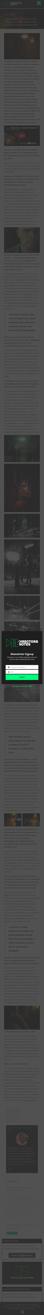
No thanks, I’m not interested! (22, 686)
